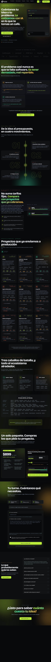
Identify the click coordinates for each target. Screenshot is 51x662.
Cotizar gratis (45, 1)
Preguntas (2, 648)
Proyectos (2, 641)
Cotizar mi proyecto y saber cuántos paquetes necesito (38, 474)
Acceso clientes (28, 639)
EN (40, 1)
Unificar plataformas (29, 629)
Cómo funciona (3, 639)
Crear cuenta (28, 641)
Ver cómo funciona (6, 36)
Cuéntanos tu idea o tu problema (15, 518)
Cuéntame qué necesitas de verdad (24, 114)
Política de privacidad (4, 655)
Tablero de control (29, 632)
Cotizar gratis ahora (24, 618)
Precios (2, 643)
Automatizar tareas (29, 634)
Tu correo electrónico (13, 512)
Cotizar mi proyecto (6, 32)
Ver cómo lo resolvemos (5, 92)
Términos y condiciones (5, 653)
